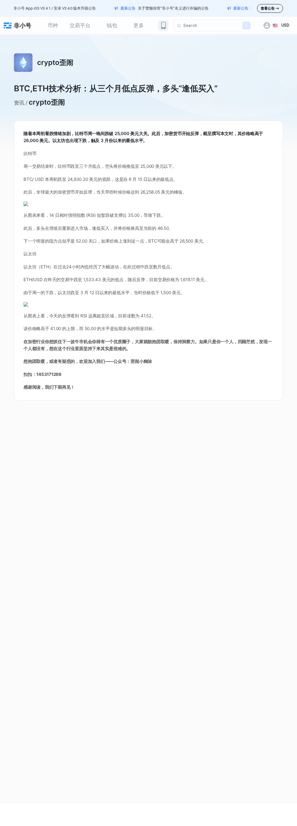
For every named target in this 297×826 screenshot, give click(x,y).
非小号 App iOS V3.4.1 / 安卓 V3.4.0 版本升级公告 (46, 8)
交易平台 (80, 25)
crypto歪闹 (47, 102)
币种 (53, 25)
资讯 (19, 103)
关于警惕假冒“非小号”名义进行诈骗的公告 (165, 8)
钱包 (112, 25)
